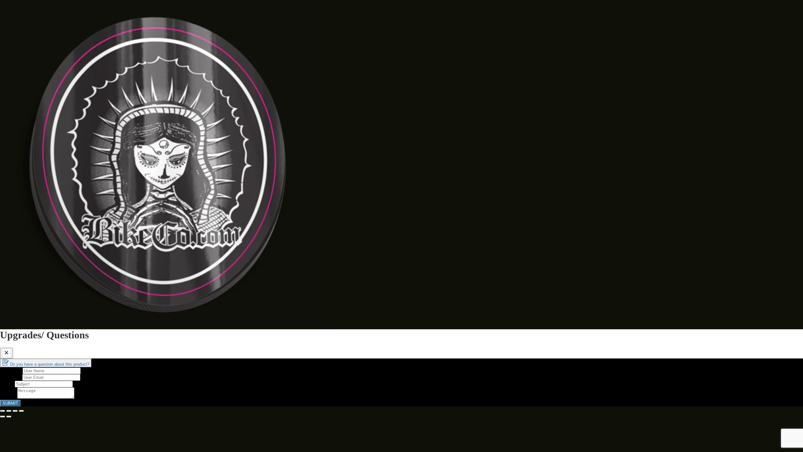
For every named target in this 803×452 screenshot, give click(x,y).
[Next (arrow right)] (8, 416)
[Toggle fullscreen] (15, 411)
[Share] (8, 411)
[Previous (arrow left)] (2, 416)
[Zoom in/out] (21, 411)
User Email (11, 377)
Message (8, 397)
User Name (11, 370)
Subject (7, 383)
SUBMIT (10, 403)
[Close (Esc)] (2, 411)
